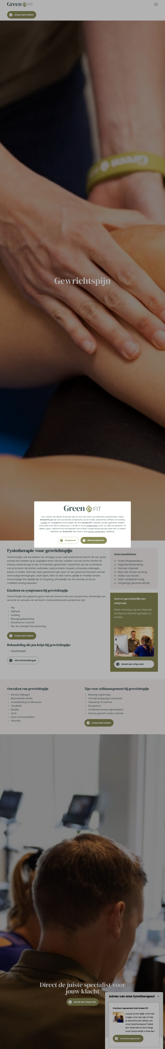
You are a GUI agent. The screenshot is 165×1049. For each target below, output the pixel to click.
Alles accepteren (95, 540)
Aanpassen (70, 540)
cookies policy (92, 525)
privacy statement (96, 531)
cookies (44, 522)
